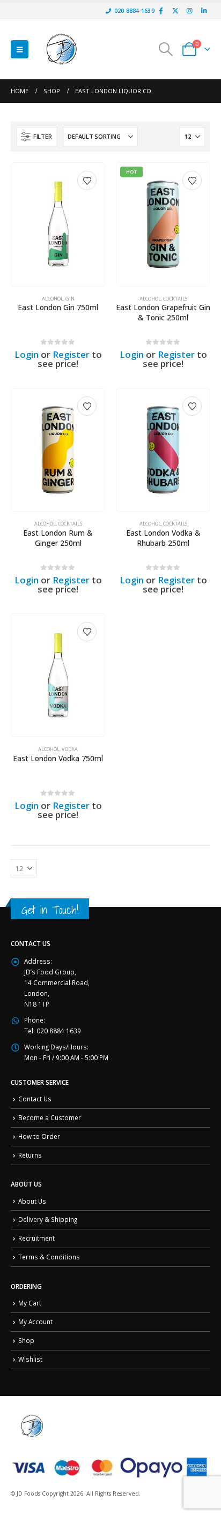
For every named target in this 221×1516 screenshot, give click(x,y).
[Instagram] (189, 10)
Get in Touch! (49, 910)
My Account (35, 1321)
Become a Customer (49, 1117)
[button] (19, 49)
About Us (32, 1201)
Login (26, 354)
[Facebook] (160, 10)
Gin (70, 298)
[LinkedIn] (203, 10)
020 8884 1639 (134, 10)
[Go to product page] (57, 224)
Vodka (70, 749)
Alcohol (52, 298)
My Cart (29, 1303)
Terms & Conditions (49, 1256)
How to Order (39, 1136)
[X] (175, 10)
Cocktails (175, 298)
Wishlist (30, 1359)
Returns (30, 1155)
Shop (26, 1340)
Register (71, 354)
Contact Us (34, 1098)
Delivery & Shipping (47, 1219)
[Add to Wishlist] (87, 180)
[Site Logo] (61, 49)
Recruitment (36, 1238)
